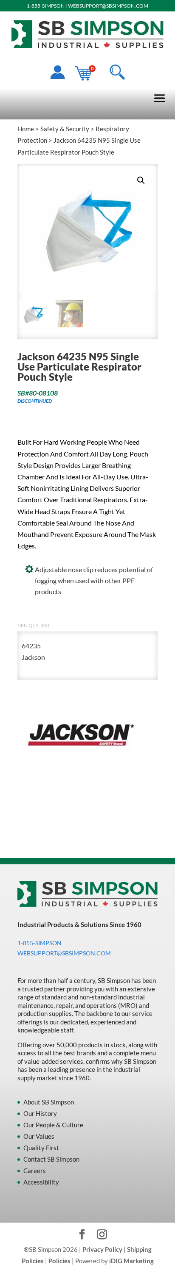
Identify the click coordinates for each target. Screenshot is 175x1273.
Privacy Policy (102, 1249)
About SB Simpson (48, 1102)
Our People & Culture (53, 1125)
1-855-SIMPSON (46, 6)
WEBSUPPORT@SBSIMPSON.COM (108, 6)
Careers (34, 1170)
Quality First (41, 1147)
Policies (59, 1261)
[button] (141, 180)
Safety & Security (64, 129)
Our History (40, 1113)
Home (25, 129)
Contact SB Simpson (51, 1159)
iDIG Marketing (131, 1261)
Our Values (38, 1136)
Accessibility (41, 1182)
